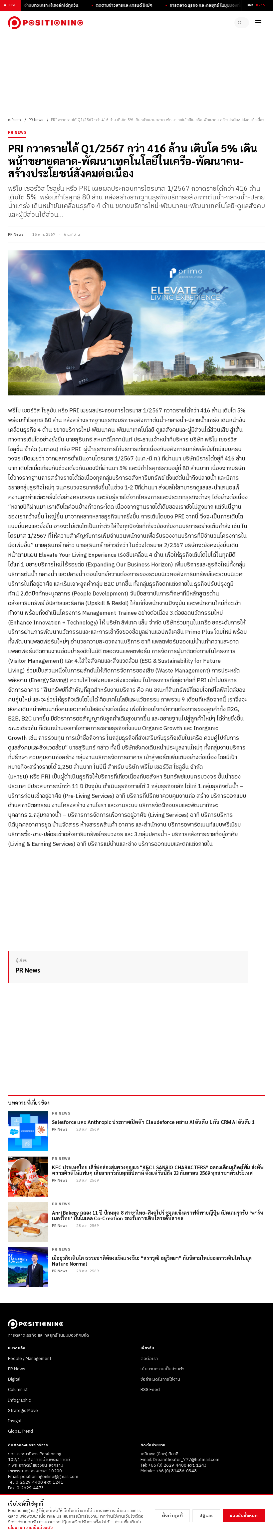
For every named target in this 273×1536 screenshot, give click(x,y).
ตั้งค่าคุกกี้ (172, 1515)
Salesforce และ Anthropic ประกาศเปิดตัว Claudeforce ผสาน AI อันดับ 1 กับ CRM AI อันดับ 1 (153, 1122)
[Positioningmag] (45, 22)
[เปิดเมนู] (258, 22)
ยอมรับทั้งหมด (244, 1515)
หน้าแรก (14, 120)
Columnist (18, 1389)
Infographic (19, 1400)
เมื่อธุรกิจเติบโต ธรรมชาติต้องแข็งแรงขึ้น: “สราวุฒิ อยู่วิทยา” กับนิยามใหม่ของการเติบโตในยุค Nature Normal (152, 1261)
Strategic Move (23, 1410)
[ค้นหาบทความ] (241, 22)
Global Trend (20, 1431)
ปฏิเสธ (206, 1515)
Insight (15, 1421)
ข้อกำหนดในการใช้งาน (160, 1379)
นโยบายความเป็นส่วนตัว (162, 1369)
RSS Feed (150, 1389)
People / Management (29, 1358)
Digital (14, 1379)
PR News (36, 120)
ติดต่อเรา (149, 1358)
